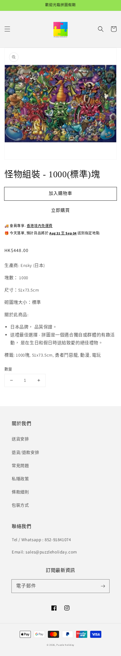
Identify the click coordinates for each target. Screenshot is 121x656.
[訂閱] (102, 586)
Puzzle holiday (65, 644)
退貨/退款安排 (25, 452)
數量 (8, 369)
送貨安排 (20, 439)
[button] (7, 29)
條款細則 (20, 492)
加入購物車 (60, 193)
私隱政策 (20, 478)
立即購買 (60, 210)
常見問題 (20, 465)
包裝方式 (20, 505)
